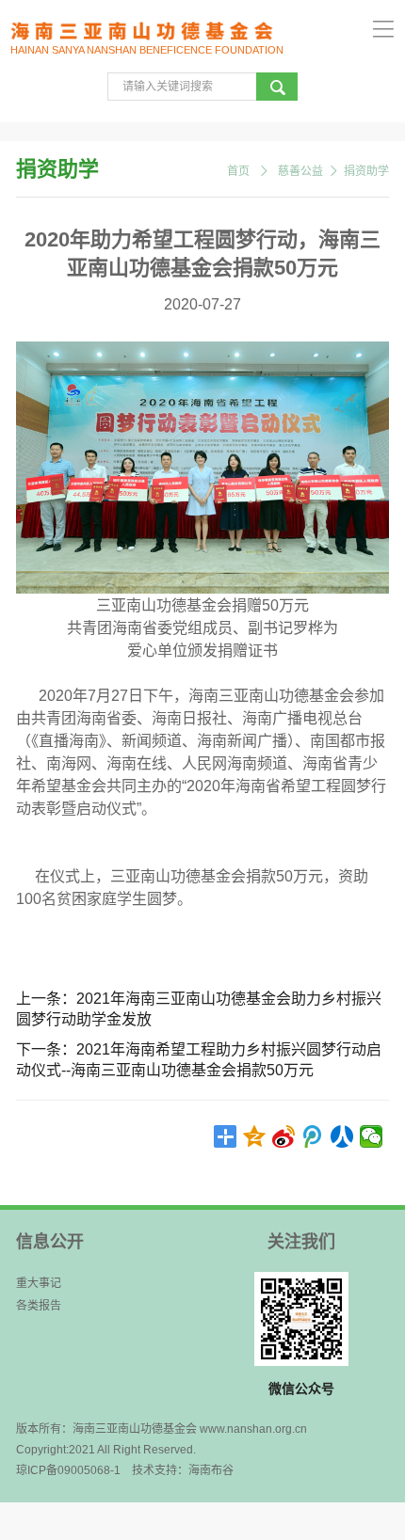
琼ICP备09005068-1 (68, 1470)
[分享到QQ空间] (255, 1136)
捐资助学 (366, 171)
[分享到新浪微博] (284, 1136)
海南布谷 (211, 1470)
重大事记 (38, 1283)
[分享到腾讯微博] (313, 1136)
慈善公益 (300, 171)
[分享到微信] (371, 1136)
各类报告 (38, 1305)
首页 (238, 171)
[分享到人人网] (342, 1136)
